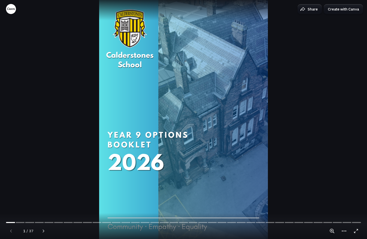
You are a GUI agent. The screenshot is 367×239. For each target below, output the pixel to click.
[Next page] (43, 231)
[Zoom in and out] (332, 231)
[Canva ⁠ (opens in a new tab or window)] (11, 9)
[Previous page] (11, 231)
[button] (310, 9)
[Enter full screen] (356, 231)
